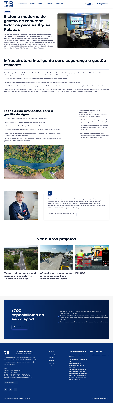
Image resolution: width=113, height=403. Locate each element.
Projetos (32, 4)
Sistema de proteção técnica (76, 356)
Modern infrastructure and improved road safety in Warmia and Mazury (20, 276)
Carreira (50, 4)
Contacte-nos (19, 327)
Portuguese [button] (101, 4)
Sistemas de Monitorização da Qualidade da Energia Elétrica (76, 364)
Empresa (21, 4)
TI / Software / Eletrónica (78, 359)
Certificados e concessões (99, 355)
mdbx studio (25, 398)
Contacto (59, 4)
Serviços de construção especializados (77, 378)
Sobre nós (52, 355)
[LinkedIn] (10, 389)
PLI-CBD (80, 273)
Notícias (41, 4)
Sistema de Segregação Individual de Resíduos (77, 370)
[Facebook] (5, 389)
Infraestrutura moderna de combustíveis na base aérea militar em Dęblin (56, 276)
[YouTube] (15, 389)
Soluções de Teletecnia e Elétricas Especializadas (78, 374)
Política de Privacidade (100, 398)
